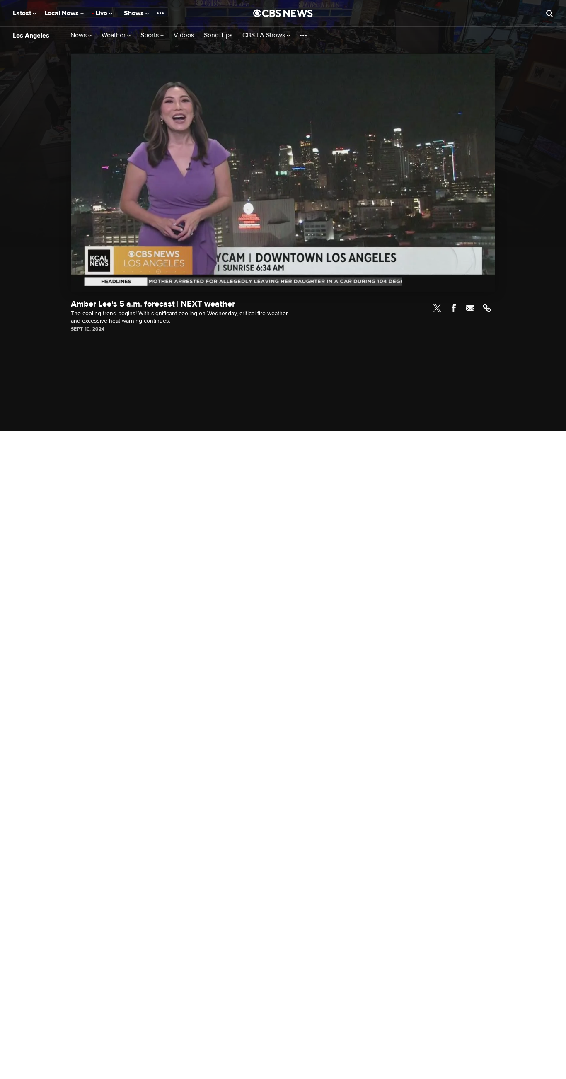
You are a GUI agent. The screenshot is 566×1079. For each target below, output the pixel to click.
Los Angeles (31, 35)
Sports (150, 35)
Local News (62, 13)
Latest (23, 13)
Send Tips (218, 35)
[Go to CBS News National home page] (283, 13)
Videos (184, 35)
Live (102, 13)
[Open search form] (549, 13)
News (79, 35)
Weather (114, 35)
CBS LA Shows (264, 35)
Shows (134, 13)
